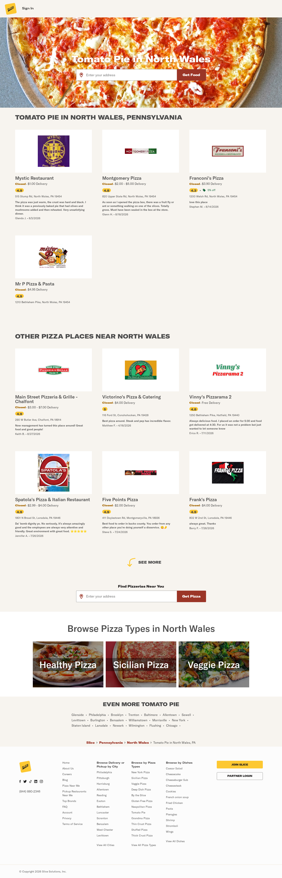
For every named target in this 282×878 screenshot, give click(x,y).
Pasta (169, 808)
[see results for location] (81, 74)
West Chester (105, 829)
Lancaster (103, 812)
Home (65, 762)
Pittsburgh (103, 778)
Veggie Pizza (138, 783)
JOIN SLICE (240, 764)
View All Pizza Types (143, 845)
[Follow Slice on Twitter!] (25, 782)
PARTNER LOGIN (239, 776)
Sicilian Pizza (139, 778)
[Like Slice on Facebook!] (20, 782)
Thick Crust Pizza (142, 835)
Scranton (102, 818)
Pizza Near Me (71, 785)
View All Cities (105, 845)
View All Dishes (175, 841)
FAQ (64, 806)
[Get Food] (191, 75)
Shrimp (170, 820)
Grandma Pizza (140, 818)
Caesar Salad (174, 768)
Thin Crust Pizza (141, 824)
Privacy (66, 818)
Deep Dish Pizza (141, 789)
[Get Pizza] (191, 596)
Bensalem (103, 824)
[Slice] (10, 8)
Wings (169, 831)
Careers (67, 774)
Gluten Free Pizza (142, 801)
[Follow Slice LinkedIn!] (35, 782)
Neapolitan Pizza (141, 806)
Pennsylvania (111, 742)
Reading (101, 795)
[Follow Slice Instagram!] (41, 782)
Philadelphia (104, 772)
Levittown (103, 835)
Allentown (103, 789)
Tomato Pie (138, 812)
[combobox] (131, 74)
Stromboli (172, 826)
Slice (90, 742)
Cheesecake (173, 774)
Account (67, 812)
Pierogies (171, 814)
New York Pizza (140, 772)
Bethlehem (103, 806)
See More (149, 562)
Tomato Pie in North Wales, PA (174, 742)
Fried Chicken (174, 803)
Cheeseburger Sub (177, 780)
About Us (68, 768)
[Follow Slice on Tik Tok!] (30, 782)
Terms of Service (72, 824)
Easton (101, 801)
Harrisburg (103, 783)
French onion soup (177, 797)
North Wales (138, 742)
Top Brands (69, 801)
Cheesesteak (173, 785)
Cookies (171, 791)
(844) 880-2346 (29, 791)
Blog (65, 780)
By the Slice (138, 795)
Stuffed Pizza (139, 829)
